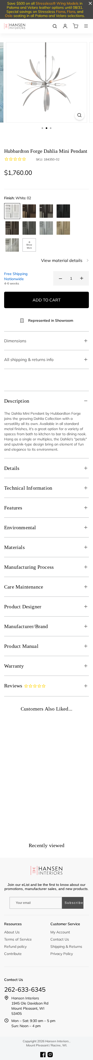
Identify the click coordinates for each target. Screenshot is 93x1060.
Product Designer (22, 606)
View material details (61, 260)
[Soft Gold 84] (63, 228)
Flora (71, 11)
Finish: (17, 198)
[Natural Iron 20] (29, 228)
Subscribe (74, 903)
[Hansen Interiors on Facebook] (43, 1054)
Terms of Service (18, 939)
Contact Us (59, 939)
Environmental (20, 527)
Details (11, 468)
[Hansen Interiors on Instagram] (50, 1054)
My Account (60, 932)
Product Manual (21, 646)
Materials (14, 547)
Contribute (13, 953)
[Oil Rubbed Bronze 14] (12, 228)
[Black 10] (63, 211)
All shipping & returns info (28, 359)
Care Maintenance (23, 587)
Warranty (14, 666)
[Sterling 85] (12, 245)
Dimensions (15, 340)
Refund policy (15, 946)
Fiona (60, 11)
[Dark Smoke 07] (46, 211)
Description (16, 401)
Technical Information (28, 488)
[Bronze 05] (29, 211)
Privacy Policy (61, 953)
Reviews (14, 685)
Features (13, 507)
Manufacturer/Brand (26, 626)
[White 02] (12, 211)
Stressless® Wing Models (57, 3)
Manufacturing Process (29, 567)
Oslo (8, 15)
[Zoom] (79, 115)
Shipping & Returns (66, 946)
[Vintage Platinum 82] (46, 228)
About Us (12, 932)
